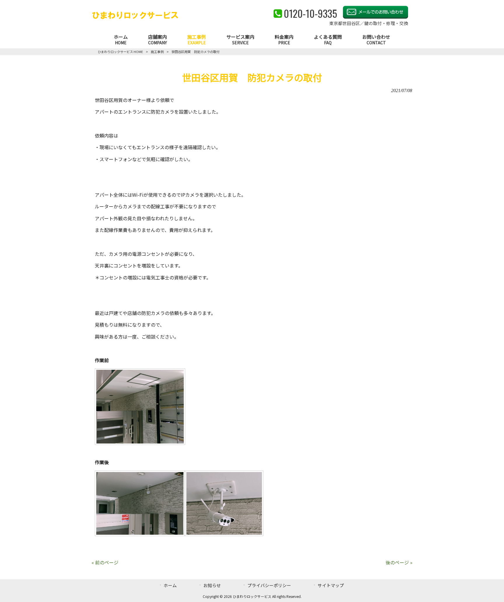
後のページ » (399, 562)
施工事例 (157, 51)
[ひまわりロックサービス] (135, 17)
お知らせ (212, 585)
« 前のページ (105, 562)
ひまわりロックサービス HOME (120, 51)
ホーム (170, 585)
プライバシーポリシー (269, 585)
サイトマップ (331, 585)
